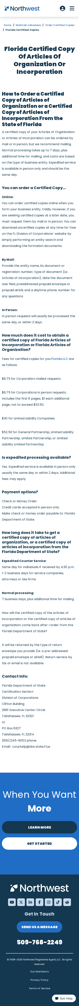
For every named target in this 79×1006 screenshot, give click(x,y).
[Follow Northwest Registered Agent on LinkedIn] (30, 902)
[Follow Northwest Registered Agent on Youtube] (12, 902)
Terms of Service (39, 988)
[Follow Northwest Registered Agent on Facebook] (39, 902)
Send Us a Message (39, 927)
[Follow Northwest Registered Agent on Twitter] (21, 902)
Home (8, 25)
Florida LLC (59, 359)
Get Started (39, 843)
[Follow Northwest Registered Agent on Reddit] (67, 902)
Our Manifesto (39, 971)
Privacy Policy (39, 980)
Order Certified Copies (60, 25)
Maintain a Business (28, 25)
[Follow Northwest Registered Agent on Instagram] (49, 902)
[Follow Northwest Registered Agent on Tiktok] (58, 902)
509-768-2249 (39, 942)
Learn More (39, 827)
